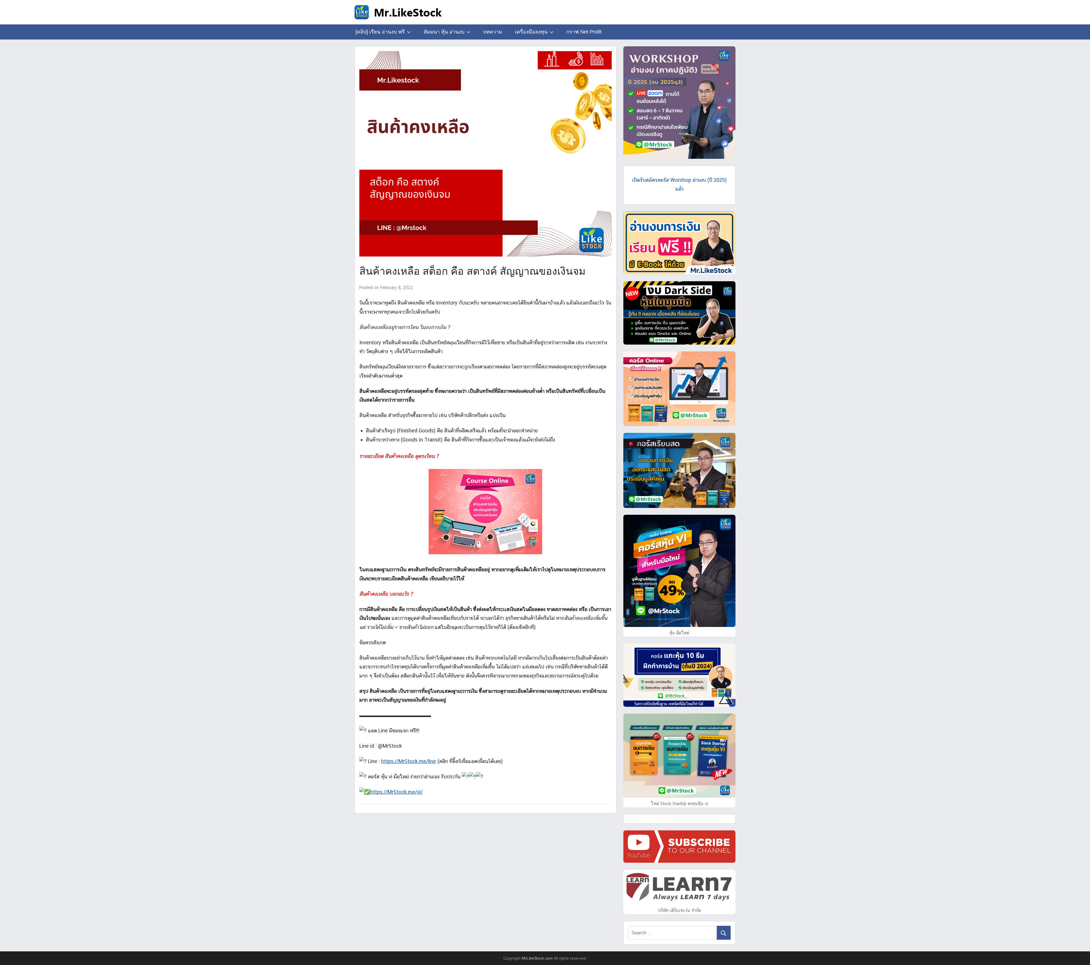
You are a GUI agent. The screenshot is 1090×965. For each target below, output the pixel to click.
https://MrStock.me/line (408, 761)
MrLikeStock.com (537, 958)
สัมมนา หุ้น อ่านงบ (444, 32)
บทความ (492, 32)
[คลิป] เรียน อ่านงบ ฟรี (380, 32)
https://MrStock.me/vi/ (396, 792)
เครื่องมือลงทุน (531, 32)
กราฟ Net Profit (583, 32)
